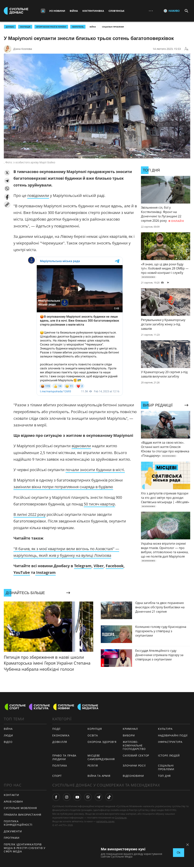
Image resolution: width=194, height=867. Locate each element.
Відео (8, 742)
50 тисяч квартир (99, 504)
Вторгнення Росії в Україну (51, 26)
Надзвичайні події (173, 735)
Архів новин (13, 801)
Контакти (11, 795)
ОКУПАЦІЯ (25, 26)
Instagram (45, 572)
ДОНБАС (10, 26)
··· (151, 10)
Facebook (115, 565)
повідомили (38, 195)
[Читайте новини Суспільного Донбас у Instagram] (66, 797)
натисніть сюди (105, 821)
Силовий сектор (136, 755)
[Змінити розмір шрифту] (186, 49)
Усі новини (57, 11)
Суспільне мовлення (20, 808)
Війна (74, 11)
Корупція (95, 729)
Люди (8, 735)
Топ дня (164, 776)
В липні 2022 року (29, 514)
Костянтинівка (93, 11)
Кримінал (130, 729)
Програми (12, 838)
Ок (178, 852)
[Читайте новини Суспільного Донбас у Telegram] (98, 797)
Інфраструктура (170, 742)
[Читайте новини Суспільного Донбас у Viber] (88, 797)
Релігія (93, 765)
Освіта (93, 735)
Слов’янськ (116, 11)
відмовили (81, 445)
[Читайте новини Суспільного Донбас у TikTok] (109, 797)
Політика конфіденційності (18, 823)
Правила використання (22, 814)
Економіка (60, 735)
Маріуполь (78, 26)
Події (56, 729)
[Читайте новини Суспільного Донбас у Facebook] (56, 797)
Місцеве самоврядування (101, 757)
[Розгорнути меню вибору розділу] (43, 11)
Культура (165, 729)
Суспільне (121, 817)
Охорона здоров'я (102, 742)
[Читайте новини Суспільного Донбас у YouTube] (77, 797)
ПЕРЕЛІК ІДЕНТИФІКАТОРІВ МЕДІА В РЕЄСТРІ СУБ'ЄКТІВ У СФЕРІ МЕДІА (24, 848)
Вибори (129, 735)
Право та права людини (64, 757)
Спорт (57, 776)
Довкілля (59, 742)
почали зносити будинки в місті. (95, 469)
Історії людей (169, 755)
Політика (59, 765)
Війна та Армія (99, 776)
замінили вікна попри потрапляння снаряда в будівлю (63, 486)
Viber (99, 565)
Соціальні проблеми (113, 26)
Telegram (83, 565)
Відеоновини (133, 776)
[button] (7, 172)
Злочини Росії (134, 765)
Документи (13, 831)
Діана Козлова (22, 49)
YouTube (21, 572)
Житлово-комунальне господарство (134, 745)
